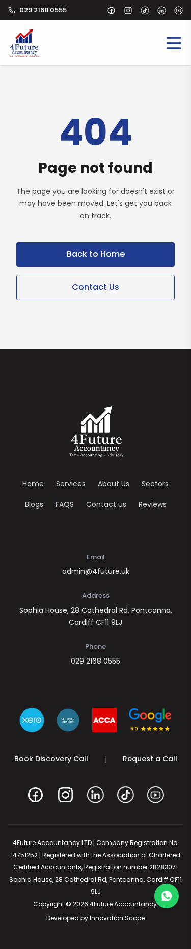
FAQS (65, 504)
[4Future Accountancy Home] (96, 431)
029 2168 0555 (95, 661)
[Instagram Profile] (65, 795)
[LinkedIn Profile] (95, 795)
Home (33, 484)
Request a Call (150, 759)
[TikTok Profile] (125, 795)
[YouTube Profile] (156, 795)
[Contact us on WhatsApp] (166, 896)
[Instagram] (128, 10)
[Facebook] (111, 10)
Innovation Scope (117, 918)
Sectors (155, 484)
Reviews (153, 504)
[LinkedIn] (161, 10)
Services (71, 484)
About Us (113, 484)
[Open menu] (174, 43)
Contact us (106, 504)
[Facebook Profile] (35, 795)
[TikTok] (145, 10)
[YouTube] (178, 10)
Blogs (34, 504)
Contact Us (95, 287)
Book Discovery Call (51, 759)
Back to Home (96, 254)
